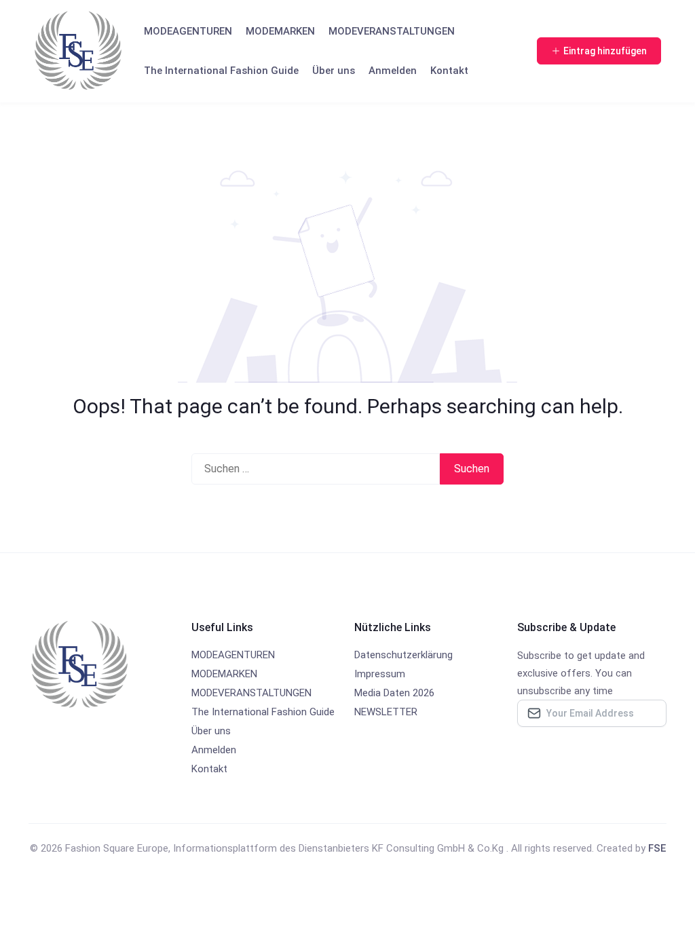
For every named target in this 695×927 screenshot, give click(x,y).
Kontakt (449, 70)
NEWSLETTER (385, 712)
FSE (657, 848)
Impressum (379, 674)
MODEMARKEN (280, 31)
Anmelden (393, 70)
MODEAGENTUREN (188, 31)
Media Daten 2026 (394, 693)
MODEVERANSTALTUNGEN (391, 31)
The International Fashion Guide (221, 70)
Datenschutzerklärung (403, 655)
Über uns (333, 70)
